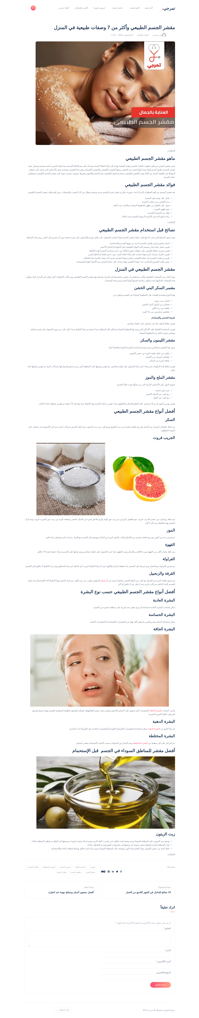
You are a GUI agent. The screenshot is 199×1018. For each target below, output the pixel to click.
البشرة (92, 867)
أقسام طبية (134, 8)
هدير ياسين (157, 35)
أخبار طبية (149, 8)
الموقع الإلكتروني (163, 972)
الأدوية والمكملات (81, 8)
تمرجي (168, 8)
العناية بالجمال (143, 35)
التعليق (167, 928)
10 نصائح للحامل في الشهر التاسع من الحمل (148, 892)
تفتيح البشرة (90, 872)
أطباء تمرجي (64, 8)
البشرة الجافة (155, 710)
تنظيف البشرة (76, 872)
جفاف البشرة (62, 872)
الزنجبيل (104, 580)
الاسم (167, 950)
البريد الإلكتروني (163, 961)
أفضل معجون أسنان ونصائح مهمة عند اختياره (71, 892)
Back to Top (64, 1010)
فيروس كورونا (99, 8)
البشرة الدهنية (154, 728)
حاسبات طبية (117, 8)
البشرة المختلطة (140, 743)
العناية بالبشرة (33, 867)
